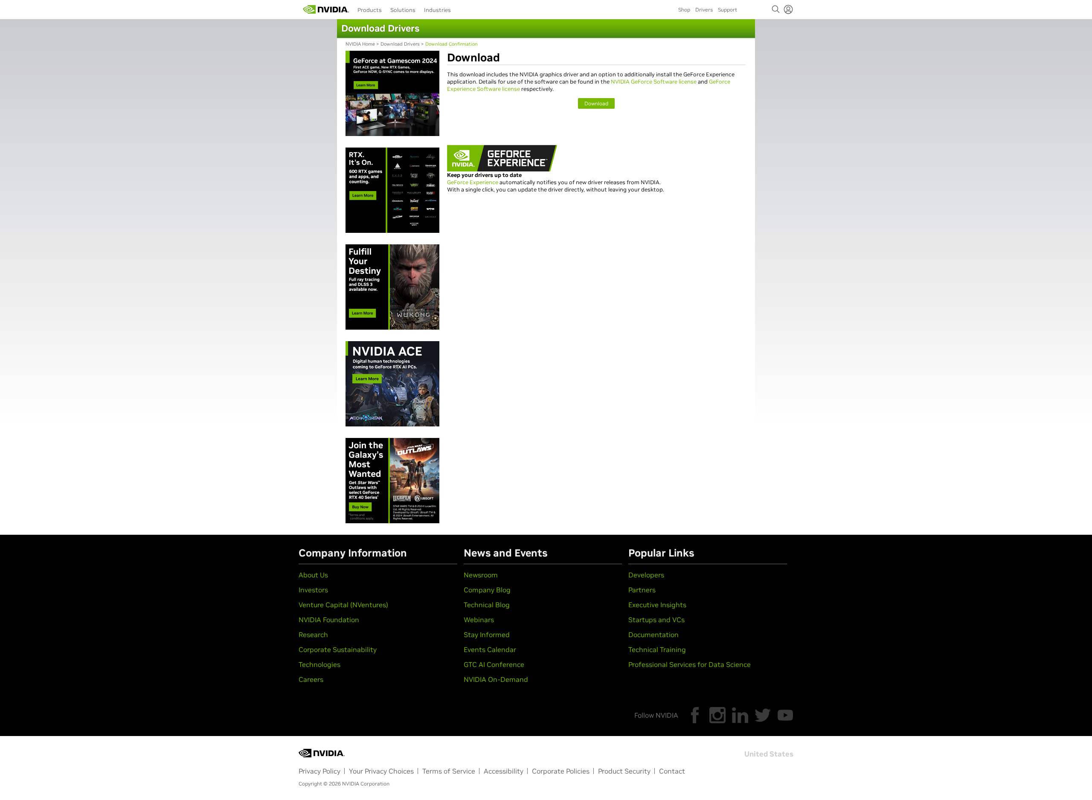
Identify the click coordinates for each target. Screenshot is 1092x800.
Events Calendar (490, 649)
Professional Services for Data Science (689, 664)
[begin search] (776, 9)
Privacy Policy (319, 771)
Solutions (402, 10)
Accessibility (503, 771)
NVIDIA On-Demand (496, 679)
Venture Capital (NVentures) (343, 604)
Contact (672, 771)
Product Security (624, 771)
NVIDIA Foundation (329, 619)
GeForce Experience (472, 182)
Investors (313, 590)
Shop (684, 9)
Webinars (479, 619)
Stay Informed (487, 634)
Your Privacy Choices (381, 771)
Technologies (319, 664)
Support (727, 9)
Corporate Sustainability (338, 649)
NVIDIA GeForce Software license (654, 81)
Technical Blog (487, 604)
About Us (313, 575)
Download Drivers (400, 44)
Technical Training (657, 649)
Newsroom (481, 575)
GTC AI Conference (494, 664)
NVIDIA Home (360, 44)
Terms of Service (448, 771)
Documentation (653, 634)
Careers (311, 679)
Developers (646, 575)
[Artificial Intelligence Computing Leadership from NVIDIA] (326, 9)
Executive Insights (657, 604)
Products (369, 10)
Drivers (704, 9)
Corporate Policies (561, 771)
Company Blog (487, 590)
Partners (642, 590)
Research (313, 634)
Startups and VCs (656, 619)
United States (768, 754)
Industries (437, 10)
